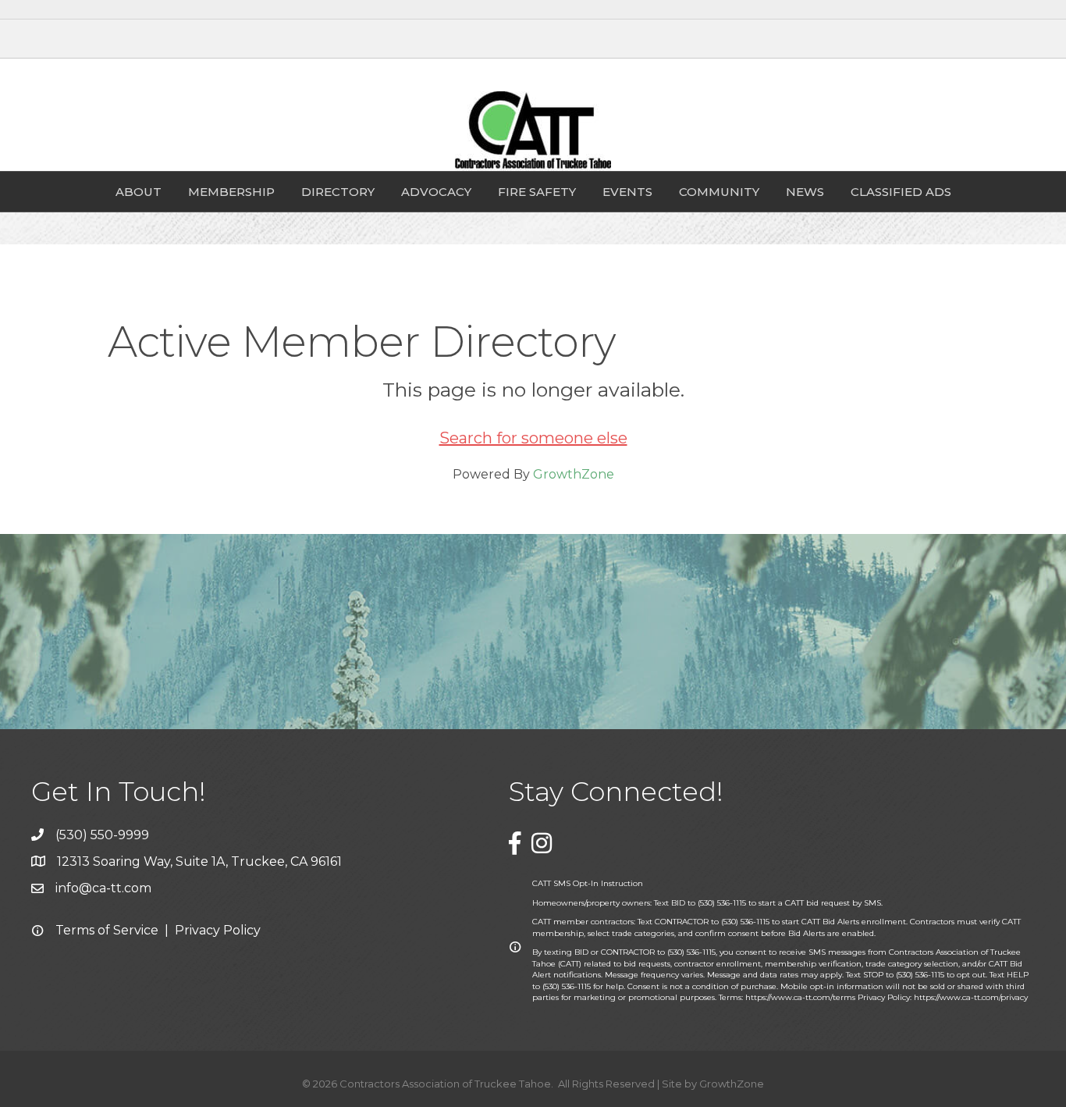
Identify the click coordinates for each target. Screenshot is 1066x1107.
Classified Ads (901, 191)
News (805, 191)
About (138, 191)
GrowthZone (573, 474)
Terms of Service (106, 930)
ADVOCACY (436, 191)
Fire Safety (537, 191)
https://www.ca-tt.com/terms (800, 997)
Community (719, 191)
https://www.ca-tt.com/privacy (971, 997)
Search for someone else (533, 438)
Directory (338, 191)
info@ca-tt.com (103, 888)
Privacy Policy (218, 930)
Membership (231, 191)
